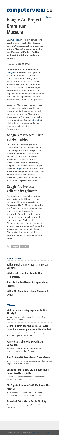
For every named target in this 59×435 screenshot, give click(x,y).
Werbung (49, 17)
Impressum (37, 432)
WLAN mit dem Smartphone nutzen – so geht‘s (28, 293)
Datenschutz (47, 432)
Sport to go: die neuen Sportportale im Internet (27, 284)
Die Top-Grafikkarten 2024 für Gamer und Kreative (28, 387)
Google (15, 40)
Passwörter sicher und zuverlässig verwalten (25, 343)
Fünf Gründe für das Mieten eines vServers (29, 357)
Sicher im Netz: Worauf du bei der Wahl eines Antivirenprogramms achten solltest (29, 327)
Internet (35, 120)
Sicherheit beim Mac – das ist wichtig (26, 401)
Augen (19, 168)
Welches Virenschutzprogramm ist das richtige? (27, 311)
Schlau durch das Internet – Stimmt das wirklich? (28, 266)
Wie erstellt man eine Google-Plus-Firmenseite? (25, 275)
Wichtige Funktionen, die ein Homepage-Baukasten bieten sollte (28, 371)
